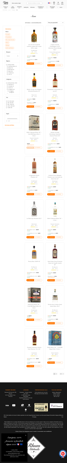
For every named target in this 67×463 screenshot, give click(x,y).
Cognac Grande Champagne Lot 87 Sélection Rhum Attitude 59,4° (55, 47)
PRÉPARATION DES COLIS (41, 389)
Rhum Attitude (5, 3)
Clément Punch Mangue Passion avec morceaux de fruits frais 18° (55, 177)
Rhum (7, 42)
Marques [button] (26, 7)
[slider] (6, 118)
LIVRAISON (25, 389)
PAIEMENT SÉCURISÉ (10, 389)
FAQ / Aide (6, 415)
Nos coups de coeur (10, 39)
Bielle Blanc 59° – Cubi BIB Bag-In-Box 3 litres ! (54, 348)
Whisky (7, 45)
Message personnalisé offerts (41, 393)
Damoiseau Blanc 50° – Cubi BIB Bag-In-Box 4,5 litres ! (34, 306)
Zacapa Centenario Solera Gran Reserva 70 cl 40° (34, 348)
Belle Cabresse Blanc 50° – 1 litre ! (55, 219)
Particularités (52, 415)
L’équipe (29, 415)
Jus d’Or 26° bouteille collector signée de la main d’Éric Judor (34, 46)
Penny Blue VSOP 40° (34, 261)
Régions (5, 416)
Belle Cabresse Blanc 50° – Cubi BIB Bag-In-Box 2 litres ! (34, 134)
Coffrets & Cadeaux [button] (41, 7)
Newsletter (34, 415)
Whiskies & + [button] (19, 7)
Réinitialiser (8, 29)
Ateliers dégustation (56, 392)
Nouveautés (44, 415)
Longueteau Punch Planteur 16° (34, 176)
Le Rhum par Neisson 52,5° (34, 218)
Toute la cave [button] (5, 7)
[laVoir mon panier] (62, 3)
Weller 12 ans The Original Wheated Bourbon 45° (34, 90)
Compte (58, 4)
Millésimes (61, 415)
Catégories (57, 415)
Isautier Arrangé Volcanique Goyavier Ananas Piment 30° (55, 134)
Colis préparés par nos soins (41, 392)
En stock (8, 34)
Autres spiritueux (9, 48)
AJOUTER (31, 63)
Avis (62, 416)
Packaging (13, 9)
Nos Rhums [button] (12, 7)
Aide (54, 4)
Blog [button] (61, 7)
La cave (9, 9)
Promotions (8, 37)
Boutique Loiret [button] (52, 7)
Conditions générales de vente (22, 415)
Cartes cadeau (56, 395)
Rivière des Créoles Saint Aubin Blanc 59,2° (55, 305)
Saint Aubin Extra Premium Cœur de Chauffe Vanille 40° (55, 263)
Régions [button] (32, 7)
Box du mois (56, 396)
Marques (48, 415)
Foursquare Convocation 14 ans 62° (54, 90)
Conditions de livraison (12, 415)
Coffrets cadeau (56, 393)
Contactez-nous (39, 415)
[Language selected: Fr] (50, 3)
